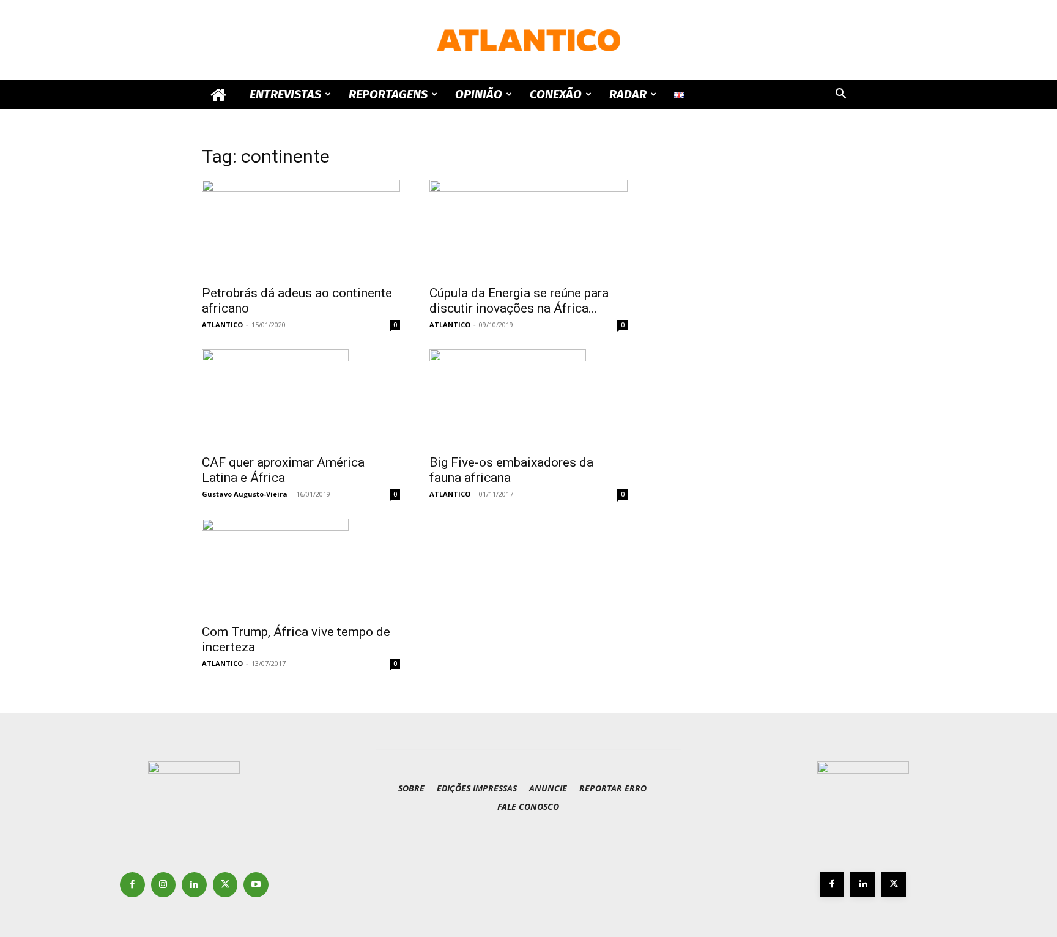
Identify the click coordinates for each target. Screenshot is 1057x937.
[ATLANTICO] (528, 40)
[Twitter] (225, 884)
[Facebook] (132, 884)
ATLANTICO (222, 324)
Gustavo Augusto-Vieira (244, 493)
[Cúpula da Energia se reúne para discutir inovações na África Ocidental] (528, 229)
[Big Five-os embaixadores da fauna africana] (528, 398)
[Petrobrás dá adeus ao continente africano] (301, 229)
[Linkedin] (194, 884)
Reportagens (388, 94)
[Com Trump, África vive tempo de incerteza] (301, 568)
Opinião (478, 94)
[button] (840, 95)
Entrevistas (285, 94)
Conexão (556, 94)
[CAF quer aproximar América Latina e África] (301, 398)
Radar (628, 94)
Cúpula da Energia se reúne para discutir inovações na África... (519, 301)
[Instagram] (163, 884)
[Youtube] (256, 884)
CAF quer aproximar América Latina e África (283, 470)
